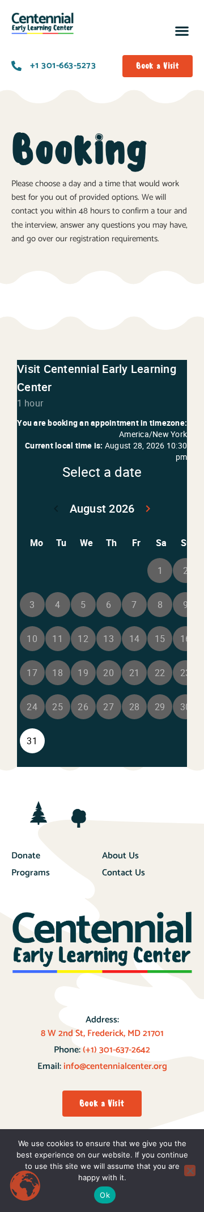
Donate (25, 855)
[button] (182, 30)
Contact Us (123, 872)
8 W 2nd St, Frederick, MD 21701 (102, 1033)
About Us (120, 855)
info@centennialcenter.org (115, 1066)
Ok (105, 1195)
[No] (190, 1170)
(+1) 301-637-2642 (115, 1050)
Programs (30, 872)
